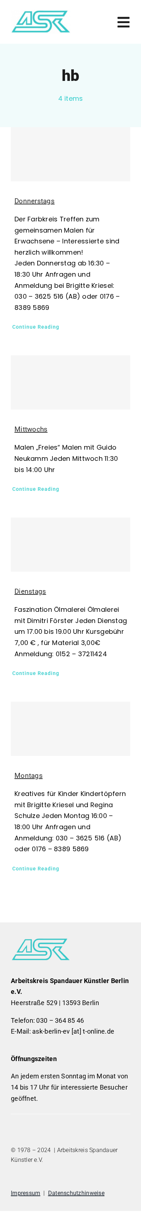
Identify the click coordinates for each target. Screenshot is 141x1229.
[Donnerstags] (70, 154)
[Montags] (70, 729)
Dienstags (30, 591)
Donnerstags (34, 201)
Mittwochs (30, 429)
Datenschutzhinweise (76, 1193)
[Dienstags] (70, 545)
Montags (28, 775)
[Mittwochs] (70, 382)
